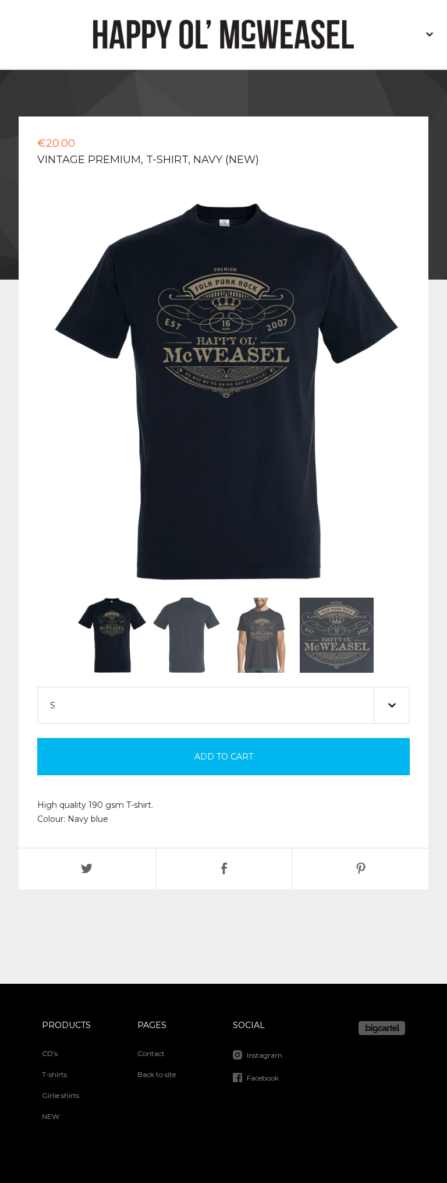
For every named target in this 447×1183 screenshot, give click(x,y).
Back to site (156, 1074)
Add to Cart (223, 756)
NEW (50, 1116)
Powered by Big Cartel (382, 1028)
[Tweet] (87, 869)
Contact (151, 1053)
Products (66, 1025)
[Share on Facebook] (224, 869)
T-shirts (54, 1074)
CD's (50, 1053)
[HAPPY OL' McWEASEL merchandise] (223, 34)
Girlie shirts (60, 1095)
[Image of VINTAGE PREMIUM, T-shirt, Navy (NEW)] (111, 635)
